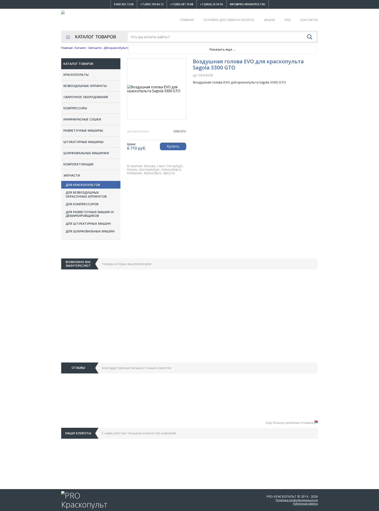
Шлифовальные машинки (86, 153)
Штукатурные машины (83, 142)
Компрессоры (75, 108)
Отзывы (78, 368)
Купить (173, 146)
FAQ (288, 20)
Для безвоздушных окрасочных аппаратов (86, 194)
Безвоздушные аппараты (85, 86)
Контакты (309, 20)
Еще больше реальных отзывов (289, 423)
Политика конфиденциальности (297, 500)
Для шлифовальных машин (90, 231)
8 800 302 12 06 (124, 4)
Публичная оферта (305, 504)
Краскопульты (76, 74)
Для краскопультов (83, 185)
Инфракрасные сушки (82, 119)
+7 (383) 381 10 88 (181, 4)
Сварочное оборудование (85, 97)
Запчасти (71, 175)
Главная (187, 20)
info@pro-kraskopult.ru (247, 4)
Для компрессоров (82, 204)
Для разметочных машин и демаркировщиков (90, 214)
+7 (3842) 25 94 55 (211, 4)
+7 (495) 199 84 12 (151, 4)
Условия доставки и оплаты (228, 20)
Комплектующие (78, 164)
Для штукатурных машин (88, 224)
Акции (269, 20)
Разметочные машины (83, 130)
